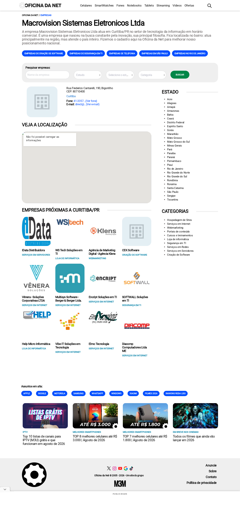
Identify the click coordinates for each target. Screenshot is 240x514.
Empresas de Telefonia (122, 53)
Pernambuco (174, 161)
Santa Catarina (175, 188)
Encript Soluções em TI (103, 297)
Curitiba (71, 96)
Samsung (78, 393)
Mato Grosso (174, 137)
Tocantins (172, 199)
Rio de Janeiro (175, 168)
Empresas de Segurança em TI (86, 53)
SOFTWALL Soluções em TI (135, 298)
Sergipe (171, 195)
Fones (120, 5)
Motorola (59, 393)
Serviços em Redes (178, 247)
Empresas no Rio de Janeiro (189, 53)
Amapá (171, 107)
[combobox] (88, 75)
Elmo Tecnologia (99, 344)
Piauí (170, 164)
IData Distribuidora (33, 250)
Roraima (172, 184)
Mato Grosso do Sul (178, 141)
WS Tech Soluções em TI (68, 251)
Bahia (170, 114)
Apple (26, 393)
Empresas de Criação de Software (43, 53)
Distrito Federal (175, 122)
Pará (169, 149)
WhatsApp (97, 393)
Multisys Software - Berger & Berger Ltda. (68, 298)
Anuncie (211, 465)
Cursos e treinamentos (180, 235)
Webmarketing (175, 227)
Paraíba (171, 153)
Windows (116, 393)
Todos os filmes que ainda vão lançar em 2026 (194, 438)
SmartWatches (104, 5)
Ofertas (189, 5)
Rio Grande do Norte (178, 172)
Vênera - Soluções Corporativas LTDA (33, 298)
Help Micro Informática (36, 344)
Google (42, 393)
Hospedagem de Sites (179, 220)
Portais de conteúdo (178, 231)
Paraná (171, 157)
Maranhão (172, 134)
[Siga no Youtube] (120, 468)
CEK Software (130, 250)
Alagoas (171, 103)
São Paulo (173, 191)
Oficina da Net (30, 15)
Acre (169, 99)
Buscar (180, 74)
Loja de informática (178, 239)
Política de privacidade (202, 483)
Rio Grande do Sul (177, 176)
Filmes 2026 (151, 393)
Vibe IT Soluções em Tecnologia (67, 345)
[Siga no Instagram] (114, 468)
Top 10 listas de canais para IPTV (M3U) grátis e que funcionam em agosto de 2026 (44, 440)
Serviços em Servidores (180, 250)
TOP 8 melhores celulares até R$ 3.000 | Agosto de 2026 (95, 438)
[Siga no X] (109, 468)
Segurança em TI (176, 243)
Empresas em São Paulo (155, 53)
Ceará (170, 118)
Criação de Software (178, 254)
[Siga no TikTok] (131, 468)
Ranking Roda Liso (176, 393)
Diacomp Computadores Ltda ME (134, 347)
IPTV (25, 432)
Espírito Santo (175, 126)
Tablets (149, 5)
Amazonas (173, 110)
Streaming (163, 5)
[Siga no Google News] (126, 468)
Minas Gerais (174, 145)
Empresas (45, 15)
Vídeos (177, 5)
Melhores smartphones (87, 432)
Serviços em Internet (178, 223)
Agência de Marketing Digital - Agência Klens (102, 251)
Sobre (213, 471)
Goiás (170, 130)
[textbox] (88, 75)
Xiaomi (133, 393)
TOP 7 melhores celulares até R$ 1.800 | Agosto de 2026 (145, 438)
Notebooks (134, 5)
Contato (211, 477)
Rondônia (172, 180)
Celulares (86, 5)
